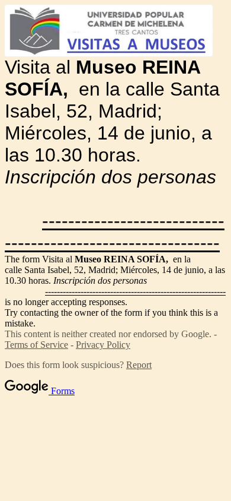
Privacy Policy (103, 345)
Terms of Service (36, 345)
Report (139, 365)
